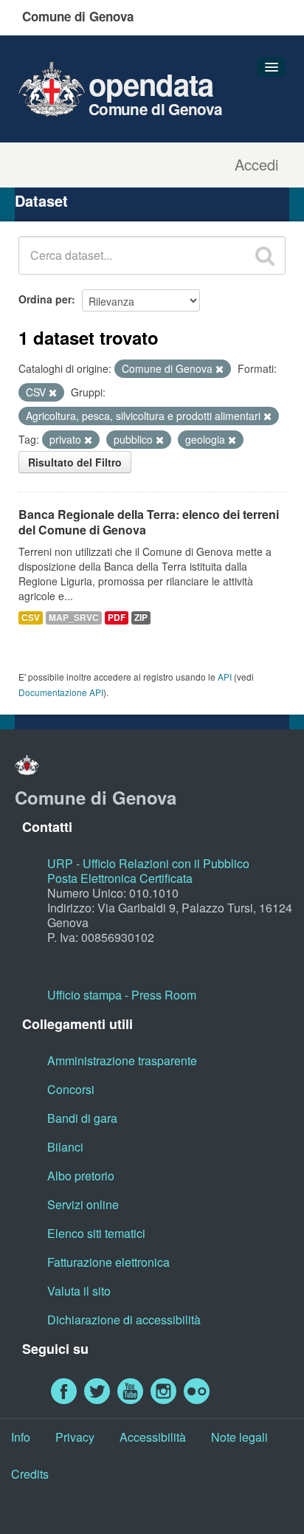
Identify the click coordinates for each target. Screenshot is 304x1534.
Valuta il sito (79, 1290)
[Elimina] (219, 369)
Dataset (41, 200)
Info (20, 1436)
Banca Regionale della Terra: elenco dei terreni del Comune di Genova (148, 522)
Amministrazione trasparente (122, 1060)
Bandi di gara (82, 1118)
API (225, 676)
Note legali (239, 1436)
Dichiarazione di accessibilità (124, 1319)
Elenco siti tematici (96, 1233)
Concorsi (70, 1089)
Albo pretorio (80, 1175)
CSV (30, 617)
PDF (116, 617)
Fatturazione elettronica (108, 1261)
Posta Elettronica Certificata (120, 878)
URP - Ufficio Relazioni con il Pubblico (148, 863)
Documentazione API (60, 692)
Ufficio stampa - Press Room (121, 994)
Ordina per (45, 299)
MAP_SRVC (74, 617)
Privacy (74, 1436)
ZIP (141, 617)
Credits (30, 1473)
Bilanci (65, 1146)
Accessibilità (153, 1436)
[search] (264, 255)
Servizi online (83, 1204)
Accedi (256, 164)
